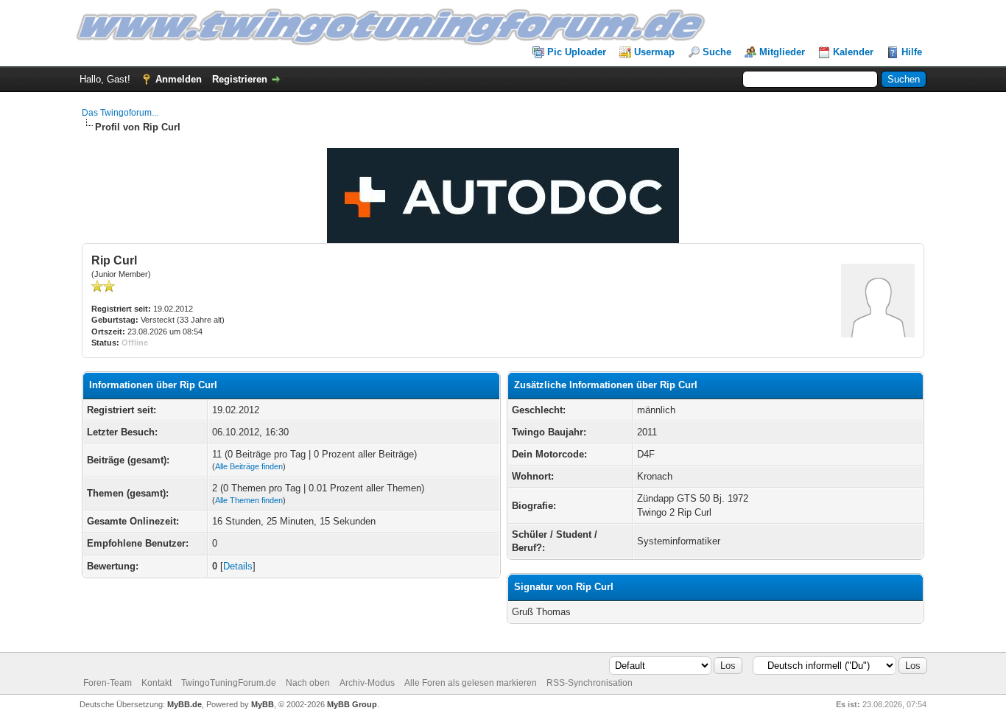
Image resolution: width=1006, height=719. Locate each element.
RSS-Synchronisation (589, 683)
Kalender (853, 51)
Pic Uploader (576, 51)
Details (238, 566)
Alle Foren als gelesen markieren (470, 683)
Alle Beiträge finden (249, 466)
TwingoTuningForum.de (228, 683)
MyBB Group (352, 704)
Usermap (654, 51)
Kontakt (156, 683)
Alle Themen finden (249, 500)
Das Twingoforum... (120, 113)
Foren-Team (107, 683)
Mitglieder (782, 51)
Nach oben (308, 683)
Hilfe (911, 51)
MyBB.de (184, 704)
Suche (717, 51)
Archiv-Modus (367, 683)
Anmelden (178, 79)
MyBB (262, 704)
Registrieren (239, 79)
